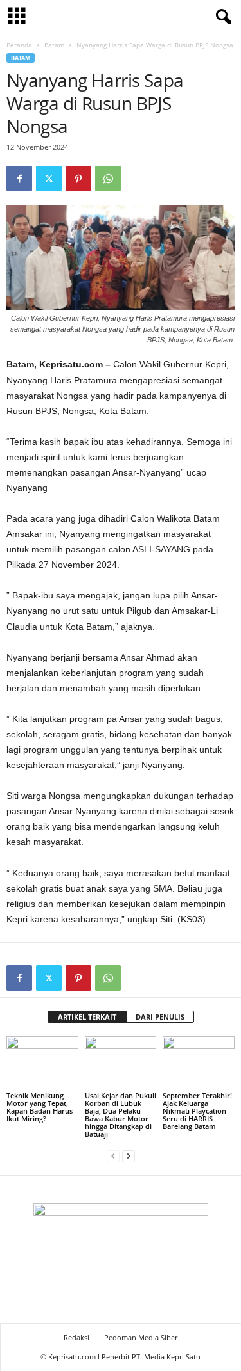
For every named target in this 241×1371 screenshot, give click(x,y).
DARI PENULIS (160, 1017)
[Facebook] (19, 178)
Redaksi (76, 1337)
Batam (54, 44)
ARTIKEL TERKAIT (87, 1017)
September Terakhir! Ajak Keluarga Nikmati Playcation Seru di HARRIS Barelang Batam (197, 1111)
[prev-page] (113, 1155)
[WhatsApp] (108, 178)
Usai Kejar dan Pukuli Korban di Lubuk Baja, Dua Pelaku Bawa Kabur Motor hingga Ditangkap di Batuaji (120, 1115)
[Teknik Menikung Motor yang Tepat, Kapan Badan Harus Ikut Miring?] (42, 1062)
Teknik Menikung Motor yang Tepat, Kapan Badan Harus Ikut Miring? (39, 1107)
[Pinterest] (78, 178)
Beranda (19, 44)
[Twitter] (49, 178)
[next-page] (128, 1155)
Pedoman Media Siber (140, 1337)
